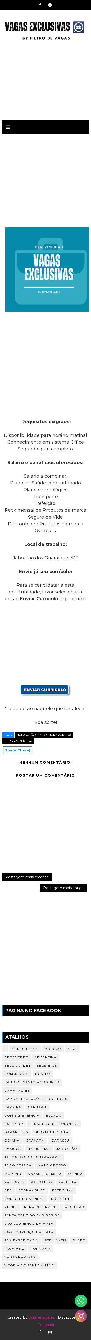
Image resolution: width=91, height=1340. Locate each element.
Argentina (46, 1057)
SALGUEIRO (74, 1207)
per (8, 1190)
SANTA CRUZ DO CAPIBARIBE (32, 1215)
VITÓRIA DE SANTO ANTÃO (29, 1265)
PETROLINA (63, 1190)
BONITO (42, 1074)
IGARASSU (59, 1140)
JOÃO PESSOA (18, 1165)
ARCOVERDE (16, 1057)
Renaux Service (40, 1207)
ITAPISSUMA (39, 1149)
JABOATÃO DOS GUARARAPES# (44, 735)
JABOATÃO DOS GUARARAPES (33, 1157)
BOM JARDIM (16, 1074)
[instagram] (50, 5)
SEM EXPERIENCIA (21, 1240)
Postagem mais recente (27, 877)
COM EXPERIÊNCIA (22, 1115)
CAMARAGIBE (17, 1090)
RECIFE (11, 1207)
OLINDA (75, 1174)
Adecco (53, 1049)
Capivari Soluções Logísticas (35, 1099)
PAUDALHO (41, 1182)
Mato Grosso (52, 1165)
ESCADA (53, 1115)
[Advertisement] (45, 79)
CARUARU (37, 1107)
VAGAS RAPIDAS (19, 1257)
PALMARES (14, 1182)
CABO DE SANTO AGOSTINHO (32, 1082)
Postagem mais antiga (63, 888)
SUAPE (79, 1240)
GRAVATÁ (35, 1140)
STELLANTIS (55, 1240)
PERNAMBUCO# (18, 741)
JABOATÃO (66, 1149)
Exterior (13, 1124)
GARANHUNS (16, 1132)
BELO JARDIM (17, 1065)
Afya (72, 1049)
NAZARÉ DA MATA (45, 1174)
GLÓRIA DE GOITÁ (51, 1132)
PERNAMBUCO (32, 1190)
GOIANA (11, 1140)
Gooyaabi (45, 1325)
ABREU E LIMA (25, 1049)
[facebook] (40, 5)
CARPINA (12, 1107)
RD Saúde (61, 1199)
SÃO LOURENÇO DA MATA (28, 1232)
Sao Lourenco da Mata (28, 1223)
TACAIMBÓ (14, 1248)
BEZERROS (47, 1065)
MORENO (12, 1174)
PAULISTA (67, 1182)
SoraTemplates (42, 1317)
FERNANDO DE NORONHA (54, 1124)
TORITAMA (41, 1248)
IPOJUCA (12, 1149)
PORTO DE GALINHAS (24, 1199)
